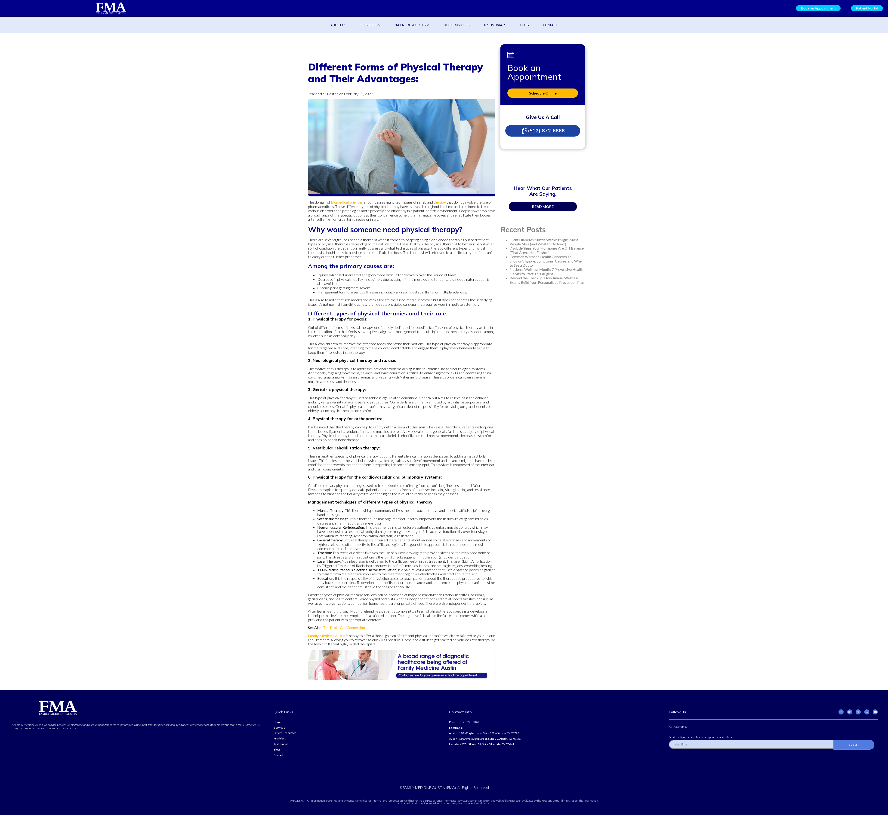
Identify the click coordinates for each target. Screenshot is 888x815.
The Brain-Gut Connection (344, 627)
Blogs (277, 749)
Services (368, 25)
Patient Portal (867, 8)
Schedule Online (543, 93)
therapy (440, 202)
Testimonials (495, 25)
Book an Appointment (818, 8)
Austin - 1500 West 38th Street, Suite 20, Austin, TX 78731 (485, 738)
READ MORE (543, 206)
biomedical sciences (347, 202)
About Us (338, 25)
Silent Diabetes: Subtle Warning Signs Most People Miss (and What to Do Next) (544, 242)
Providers (280, 738)
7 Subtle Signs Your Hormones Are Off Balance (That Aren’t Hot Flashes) (547, 250)
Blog (524, 25)
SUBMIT (854, 744)
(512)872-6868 (469, 722)
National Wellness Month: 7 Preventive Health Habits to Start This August (546, 271)
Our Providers (457, 25)
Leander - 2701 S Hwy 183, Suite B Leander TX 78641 (481, 744)
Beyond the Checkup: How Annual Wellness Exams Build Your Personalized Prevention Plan (547, 280)
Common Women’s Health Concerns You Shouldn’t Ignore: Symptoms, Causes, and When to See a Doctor (546, 260)
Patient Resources (410, 25)
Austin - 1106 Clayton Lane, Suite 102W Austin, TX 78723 (484, 733)
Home (277, 722)
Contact (550, 25)
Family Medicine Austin (326, 635)
